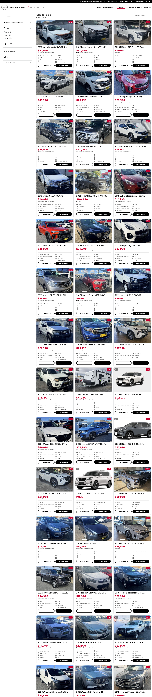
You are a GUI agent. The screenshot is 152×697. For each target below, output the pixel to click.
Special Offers (134, 7)
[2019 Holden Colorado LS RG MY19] (93, 82)
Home (99, 7)
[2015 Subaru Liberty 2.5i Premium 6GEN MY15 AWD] (132, 181)
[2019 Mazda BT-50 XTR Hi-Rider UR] (54, 280)
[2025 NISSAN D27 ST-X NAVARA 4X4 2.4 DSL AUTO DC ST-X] (132, 479)
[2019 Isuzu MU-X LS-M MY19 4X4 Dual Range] (93, 32)
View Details (46, 65)
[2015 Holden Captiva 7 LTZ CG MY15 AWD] (93, 578)
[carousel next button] (71, 32)
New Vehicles (108, 7)
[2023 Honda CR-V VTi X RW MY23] (54, 131)
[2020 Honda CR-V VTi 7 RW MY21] (132, 131)
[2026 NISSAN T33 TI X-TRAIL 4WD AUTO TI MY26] (132, 429)
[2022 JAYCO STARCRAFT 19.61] (93, 380)
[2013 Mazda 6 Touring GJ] (93, 528)
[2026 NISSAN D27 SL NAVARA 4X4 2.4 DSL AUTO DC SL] (132, 32)
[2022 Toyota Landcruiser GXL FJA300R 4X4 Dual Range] (54, 578)
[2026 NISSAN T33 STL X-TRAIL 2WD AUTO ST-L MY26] (132, 380)
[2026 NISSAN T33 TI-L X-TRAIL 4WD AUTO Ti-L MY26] (54, 479)
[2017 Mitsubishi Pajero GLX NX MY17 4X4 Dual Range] (93, 131)
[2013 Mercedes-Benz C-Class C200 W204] (93, 627)
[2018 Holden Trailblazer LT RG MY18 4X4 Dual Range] (132, 578)
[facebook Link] (149, 2)
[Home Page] (4, 7)
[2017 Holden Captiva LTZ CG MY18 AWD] (93, 280)
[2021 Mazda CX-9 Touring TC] (93, 677)
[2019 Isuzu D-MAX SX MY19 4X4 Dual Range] (54, 32)
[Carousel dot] (45, 43)
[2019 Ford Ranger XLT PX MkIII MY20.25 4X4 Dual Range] (93, 330)
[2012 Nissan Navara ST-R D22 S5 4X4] (54, 627)
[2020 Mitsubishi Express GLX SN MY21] (54, 677)
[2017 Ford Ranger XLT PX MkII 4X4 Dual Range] (54, 330)
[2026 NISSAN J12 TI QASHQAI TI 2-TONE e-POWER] (132, 528)
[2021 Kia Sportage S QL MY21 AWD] (132, 231)
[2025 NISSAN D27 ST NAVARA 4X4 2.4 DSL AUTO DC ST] (54, 82)
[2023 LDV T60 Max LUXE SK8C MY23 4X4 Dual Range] (54, 231)
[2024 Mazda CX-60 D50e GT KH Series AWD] (54, 429)
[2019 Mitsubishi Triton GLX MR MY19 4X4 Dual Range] (132, 627)
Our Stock (121, 7)
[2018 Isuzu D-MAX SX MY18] (54, 181)
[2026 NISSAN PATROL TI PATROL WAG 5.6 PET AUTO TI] (93, 181)
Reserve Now (63, 65)
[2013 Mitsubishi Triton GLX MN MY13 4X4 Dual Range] (54, 380)
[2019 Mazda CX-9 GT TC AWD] (93, 231)
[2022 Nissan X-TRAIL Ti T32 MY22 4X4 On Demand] (93, 429)
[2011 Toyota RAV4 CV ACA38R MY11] (54, 528)
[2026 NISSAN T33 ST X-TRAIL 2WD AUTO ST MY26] (132, 330)
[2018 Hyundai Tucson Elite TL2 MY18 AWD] (132, 677)
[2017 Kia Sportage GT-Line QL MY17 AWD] (132, 82)
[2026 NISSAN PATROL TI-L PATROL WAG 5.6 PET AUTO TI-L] (93, 479)
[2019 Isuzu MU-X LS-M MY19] (132, 280)
